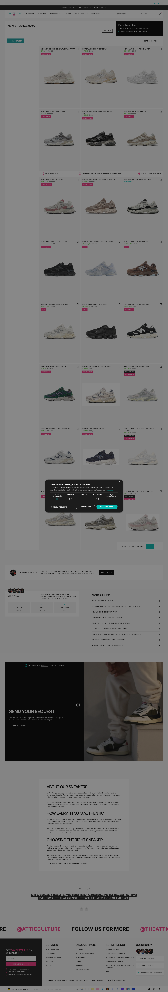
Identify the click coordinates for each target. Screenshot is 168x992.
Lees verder (109, 490)
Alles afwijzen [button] (85, 507)
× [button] (119, 482)
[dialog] (84, 496)
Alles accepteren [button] (107, 507)
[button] (58, 507)
